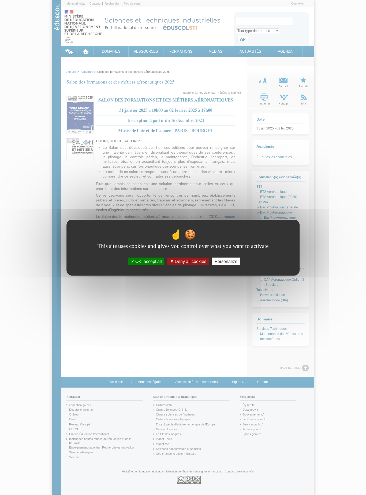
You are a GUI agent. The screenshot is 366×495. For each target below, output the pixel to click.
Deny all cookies (190, 261)
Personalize (226, 261)
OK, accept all (148, 261)
